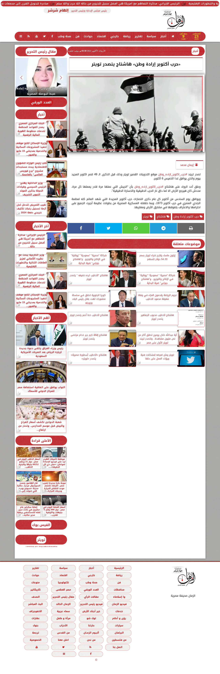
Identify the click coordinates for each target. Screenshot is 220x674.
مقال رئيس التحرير (41, 51)
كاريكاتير (35, 589)
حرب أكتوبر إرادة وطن (187, 216)
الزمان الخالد (63, 604)
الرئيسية (119, 568)
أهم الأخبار (41, 318)
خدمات (119, 611)
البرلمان (119, 632)
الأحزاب (63, 625)
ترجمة (35, 632)
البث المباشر (35, 604)
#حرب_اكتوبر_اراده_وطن (172, 174)
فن (77, 36)
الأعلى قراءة (41, 440)
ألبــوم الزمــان (91, 632)
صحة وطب (64, 36)
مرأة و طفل (63, 618)
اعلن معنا (63, 640)
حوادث (88, 36)
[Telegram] (163, 228)
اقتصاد (101, 36)
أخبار (163, 36)
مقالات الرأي (91, 597)
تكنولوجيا (63, 582)
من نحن (91, 640)
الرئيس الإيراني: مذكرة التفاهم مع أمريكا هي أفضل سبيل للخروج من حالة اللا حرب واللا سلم (146, 3)
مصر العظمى (63, 589)
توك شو (91, 618)
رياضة (126, 36)
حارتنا (91, 625)
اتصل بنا (117, 647)
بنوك (35, 625)
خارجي (114, 36)
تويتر (146, 216)
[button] (61, 77)
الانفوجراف (35, 611)
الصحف (35, 597)
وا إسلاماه (119, 597)
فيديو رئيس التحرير (91, 604)
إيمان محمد (187, 165)
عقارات (35, 618)
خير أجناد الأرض (91, 611)
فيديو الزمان (119, 604)
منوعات (35, 582)
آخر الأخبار (41, 226)
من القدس (63, 632)
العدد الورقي (41, 102)
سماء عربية (63, 611)
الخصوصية (35, 640)
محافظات (119, 589)
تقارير (138, 36)
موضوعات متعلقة (186, 244)
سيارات (119, 625)
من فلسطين (119, 640)
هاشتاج (162, 216)
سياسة (151, 36)
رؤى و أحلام (119, 618)
